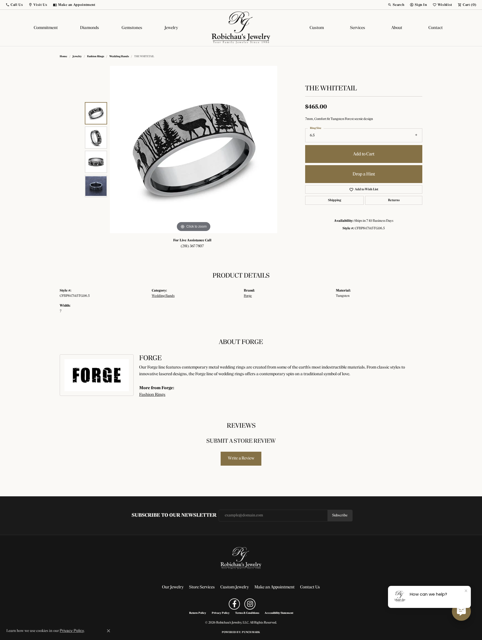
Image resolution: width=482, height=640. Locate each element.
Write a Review (241, 458)
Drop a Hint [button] (364, 174)
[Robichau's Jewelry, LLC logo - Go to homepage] (241, 28)
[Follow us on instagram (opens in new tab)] (250, 604)
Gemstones (132, 28)
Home (63, 56)
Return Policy (197, 613)
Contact (435, 28)
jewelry (77, 56)
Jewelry (171, 28)
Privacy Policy (221, 613)
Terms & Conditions (247, 613)
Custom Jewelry (234, 587)
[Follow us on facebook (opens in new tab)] (234, 604)
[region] (193, 149)
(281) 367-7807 (192, 246)
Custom (317, 28)
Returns (394, 200)
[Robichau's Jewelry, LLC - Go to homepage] (241, 558)
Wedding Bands (119, 56)
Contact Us (310, 587)
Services (357, 28)
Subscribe (340, 515)
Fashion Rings (95, 56)
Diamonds (89, 28)
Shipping (334, 200)
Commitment (46, 28)
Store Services (202, 587)
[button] (14, 4)
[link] (74, 4)
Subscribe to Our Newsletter (174, 515)
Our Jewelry (173, 587)
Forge (248, 296)
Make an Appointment (274, 587)
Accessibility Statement (279, 613)
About (396, 28)
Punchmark (251, 632)
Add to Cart (363, 154)
